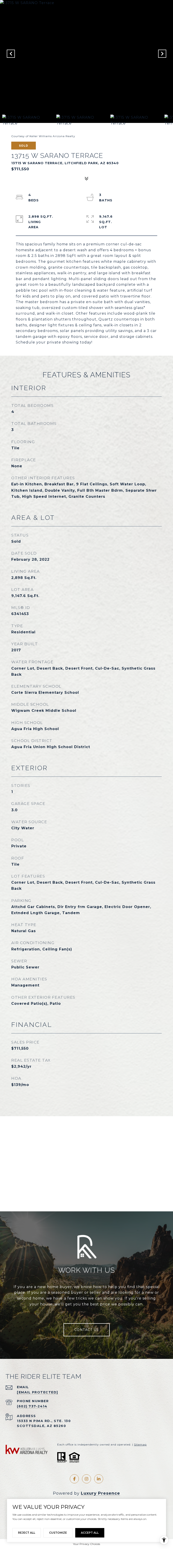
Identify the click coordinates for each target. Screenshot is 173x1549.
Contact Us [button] (86, 1330)
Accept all (90, 1532)
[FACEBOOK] (74, 1478)
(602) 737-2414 (32, 1406)
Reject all (26, 1532)
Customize (58, 1532)
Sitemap (140, 1444)
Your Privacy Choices (86, 1544)
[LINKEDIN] (98, 1478)
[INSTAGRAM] (86, 1478)
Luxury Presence (100, 1493)
